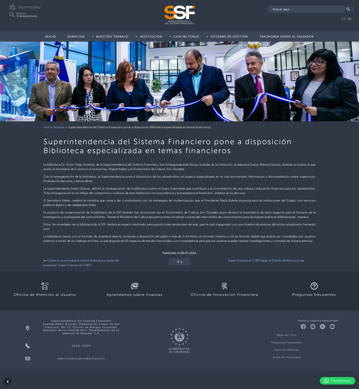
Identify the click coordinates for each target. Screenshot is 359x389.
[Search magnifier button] (348, 9)
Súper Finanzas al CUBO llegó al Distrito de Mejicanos (264, 260)
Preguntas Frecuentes (286, 342)
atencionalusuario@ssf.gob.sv (81, 358)
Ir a (179, 262)
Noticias (59, 127)
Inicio (50, 36)
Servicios (76, 36)
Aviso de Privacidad (287, 357)
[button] (337, 381)
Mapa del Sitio (287, 335)
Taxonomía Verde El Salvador (286, 36)
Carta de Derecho (286, 349)
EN (344, 19)
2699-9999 (81, 346)
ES (350, 19)
